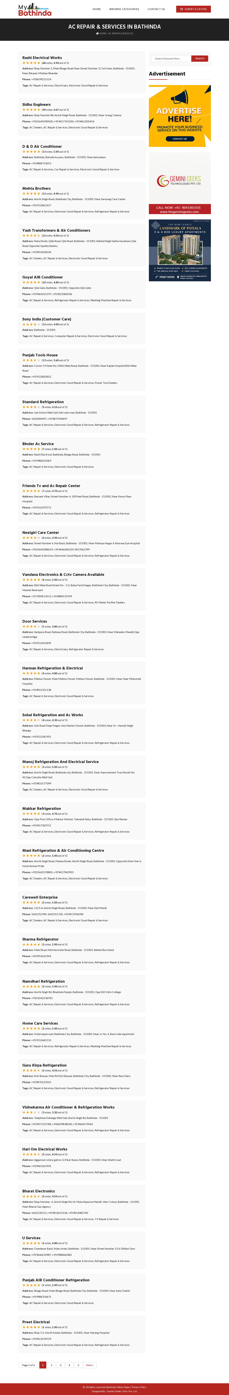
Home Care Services (40, 1023)
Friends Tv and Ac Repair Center (51, 486)
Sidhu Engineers (36, 105)
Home (97, 9)
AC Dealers (35, 127)
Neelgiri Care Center (40, 533)
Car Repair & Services (66, 169)
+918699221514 (41, 79)
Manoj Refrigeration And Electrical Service (60, 762)
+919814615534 (57, 1212)
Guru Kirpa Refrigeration (44, 1065)
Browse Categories (124, 9)
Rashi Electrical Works (42, 58)
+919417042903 (63, 872)
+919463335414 (84, 121)
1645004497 (38, 418)
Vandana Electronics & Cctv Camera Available (63, 575)
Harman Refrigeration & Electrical (52, 668)
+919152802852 (41, 376)
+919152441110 (41, 1040)
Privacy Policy (139, 1387)
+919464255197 (41, 294)
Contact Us (156, 9)
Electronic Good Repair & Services (88, 85)
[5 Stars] (38, 63)
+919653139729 (41, 1338)
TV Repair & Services (107, 1218)
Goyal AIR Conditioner (42, 277)
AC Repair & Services (41, 85)
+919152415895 (41, 643)
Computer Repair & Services (70, 335)
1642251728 (55, 914)
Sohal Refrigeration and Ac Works (52, 715)
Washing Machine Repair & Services (110, 300)
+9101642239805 (42, 872)
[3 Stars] (31, 63)
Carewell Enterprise (40, 897)
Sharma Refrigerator (40, 939)
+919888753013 (41, 163)
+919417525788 (41, 1124)
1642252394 (38, 914)
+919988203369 (41, 460)
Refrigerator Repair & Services (112, 211)
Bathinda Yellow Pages (118, 1387)
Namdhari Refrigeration (43, 981)
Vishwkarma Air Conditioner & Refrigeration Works (68, 1107)
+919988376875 (41, 1296)
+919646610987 (41, 1254)
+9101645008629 (42, 549)
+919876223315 (41, 1082)
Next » (90, 1365)
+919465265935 (41, 1166)
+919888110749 (62, 596)
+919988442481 (62, 1254)
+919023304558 (62, 294)
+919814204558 (41, 252)
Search (199, 58)
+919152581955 (41, 736)
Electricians (61, 85)
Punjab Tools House (40, 355)
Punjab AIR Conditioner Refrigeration (56, 1280)
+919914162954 (41, 956)
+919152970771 (41, 507)
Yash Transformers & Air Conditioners (56, 230)
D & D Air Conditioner (42, 147)
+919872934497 (57, 418)
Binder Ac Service (38, 444)
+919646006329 (63, 549)
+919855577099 (41, 783)
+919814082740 (78, 1212)
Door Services (34, 621)
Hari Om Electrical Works (44, 1149)
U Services (31, 1238)
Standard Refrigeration (43, 402)
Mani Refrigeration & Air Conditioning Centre (63, 851)
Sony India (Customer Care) (46, 319)
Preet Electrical (36, 1322)
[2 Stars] (27, 63)
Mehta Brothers (36, 189)
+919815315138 (41, 689)
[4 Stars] (35, 63)
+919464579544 (83, 1124)
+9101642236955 (42, 998)
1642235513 (38, 1212)
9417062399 (82, 549)
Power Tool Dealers (106, 382)
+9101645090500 (42, 121)
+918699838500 (62, 1124)
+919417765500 (63, 121)
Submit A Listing (195, 9)
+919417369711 (41, 825)
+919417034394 (73, 914)
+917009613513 (41, 596)
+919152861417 (41, 205)
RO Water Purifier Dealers (110, 602)
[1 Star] (24, 63)
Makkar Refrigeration (41, 809)
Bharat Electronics (38, 1191)
